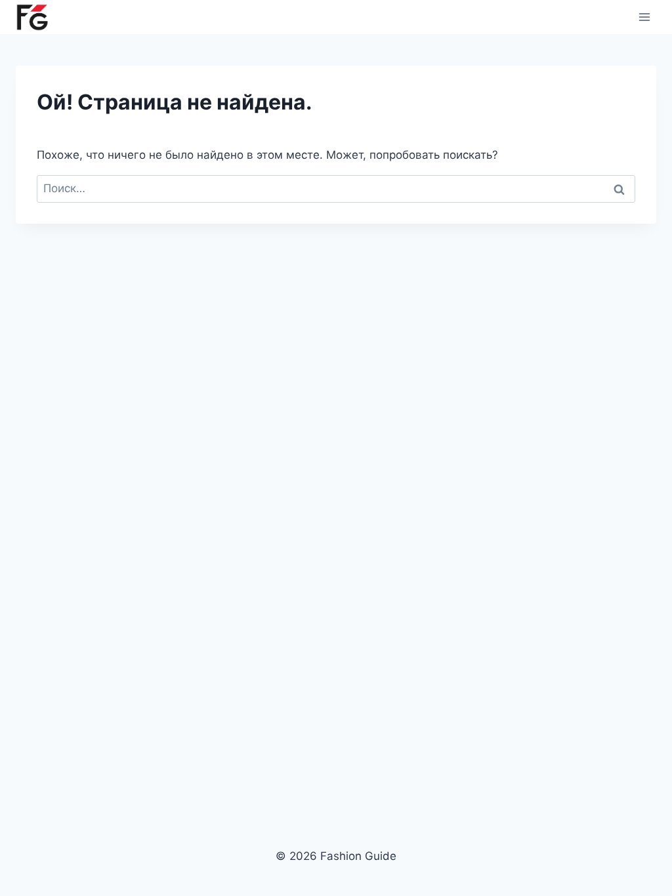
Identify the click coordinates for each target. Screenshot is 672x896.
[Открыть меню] (644, 17)
